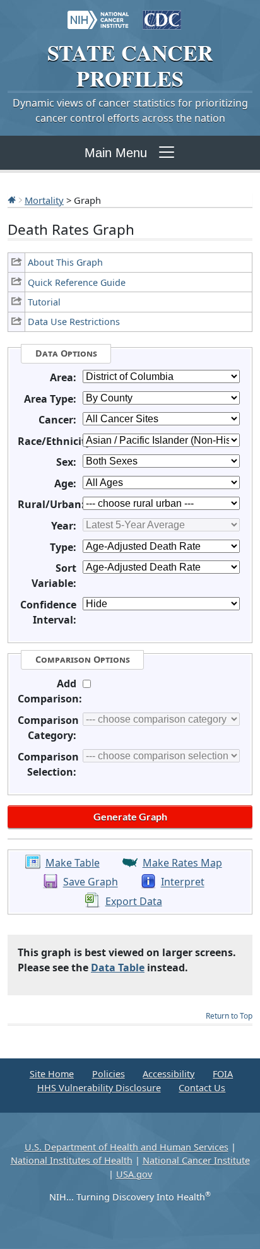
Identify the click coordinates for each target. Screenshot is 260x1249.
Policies (108, 1074)
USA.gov (134, 1174)
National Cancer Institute (196, 1160)
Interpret (182, 882)
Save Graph (90, 882)
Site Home (52, 1074)
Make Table (72, 863)
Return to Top (229, 1015)
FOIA (223, 1074)
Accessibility (168, 1074)
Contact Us (202, 1088)
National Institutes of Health (72, 1160)
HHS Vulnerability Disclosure (99, 1088)
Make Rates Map (182, 863)
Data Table (118, 967)
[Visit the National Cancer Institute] (98, 14)
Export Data (133, 901)
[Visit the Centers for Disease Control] (161, 14)
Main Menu (116, 153)
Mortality (44, 200)
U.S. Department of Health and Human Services (126, 1147)
